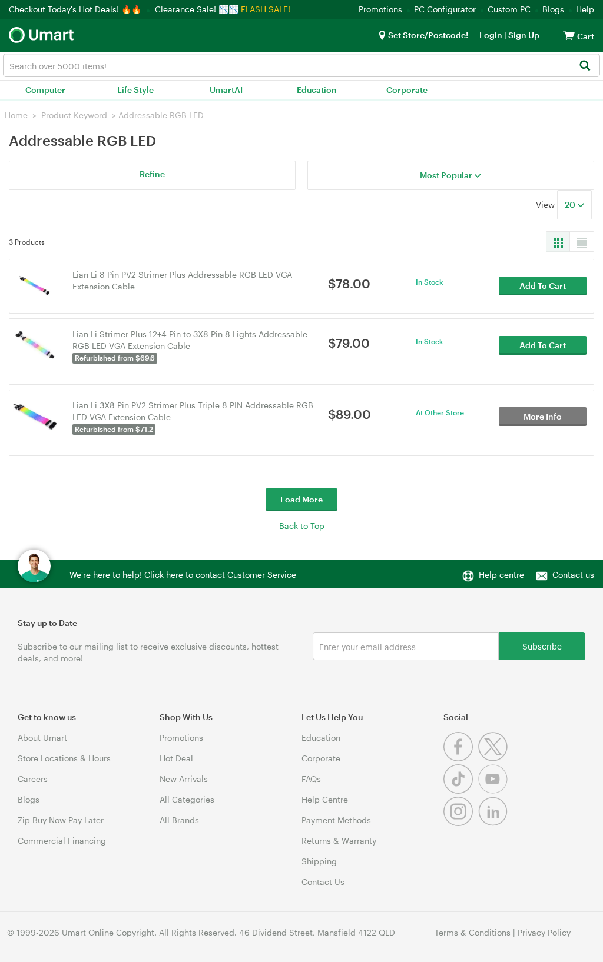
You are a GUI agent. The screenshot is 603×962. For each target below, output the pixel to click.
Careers (33, 779)
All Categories (187, 799)
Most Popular (447, 175)
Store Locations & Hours (64, 758)
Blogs (553, 9)
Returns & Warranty (339, 840)
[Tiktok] (460, 790)
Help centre (501, 575)
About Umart (42, 738)
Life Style (135, 90)
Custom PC (509, 9)
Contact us (573, 575)
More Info (543, 416)
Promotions (380, 9)
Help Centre (325, 799)
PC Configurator (445, 9)
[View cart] (569, 35)
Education (317, 90)
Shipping (319, 861)
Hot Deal (176, 758)
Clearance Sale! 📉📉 (196, 9)
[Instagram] (460, 823)
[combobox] (301, 65)
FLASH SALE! (265, 9)
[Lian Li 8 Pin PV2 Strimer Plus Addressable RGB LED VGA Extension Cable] (35, 285)
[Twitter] (494, 758)
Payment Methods (336, 820)
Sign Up (522, 35)
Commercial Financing (62, 840)
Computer (45, 90)
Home (16, 115)
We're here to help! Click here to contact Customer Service (182, 575)
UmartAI (226, 90)
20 (571, 204)
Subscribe (542, 645)
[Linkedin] (494, 823)
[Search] (584, 66)
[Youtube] (494, 790)
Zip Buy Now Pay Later (61, 820)
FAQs (311, 779)
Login (490, 35)
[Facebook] (460, 758)
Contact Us (323, 882)
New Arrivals (184, 779)
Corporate (407, 90)
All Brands (179, 820)
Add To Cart (542, 286)
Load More (301, 499)
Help (585, 9)
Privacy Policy (544, 932)
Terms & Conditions (473, 932)
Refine (152, 174)
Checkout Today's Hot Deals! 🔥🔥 (76, 9)
